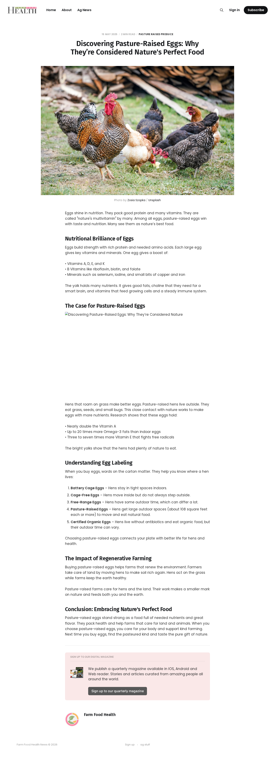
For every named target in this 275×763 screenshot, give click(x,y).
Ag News (84, 10)
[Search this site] (222, 10)
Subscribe (256, 10)
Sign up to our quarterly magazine (117, 691)
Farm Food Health (100, 714)
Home (51, 10)
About (67, 10)
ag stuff (145, 744)
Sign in (234, 10)
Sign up (130, 744)
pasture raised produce (156, 34)
